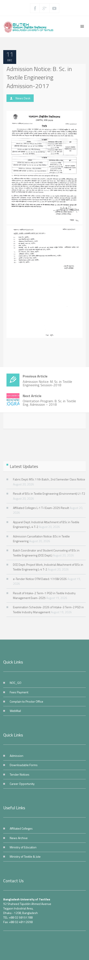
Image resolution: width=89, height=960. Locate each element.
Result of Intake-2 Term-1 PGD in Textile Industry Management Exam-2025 (44, 595)
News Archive (19, 838)
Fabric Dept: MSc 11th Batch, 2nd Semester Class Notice (49, 479)
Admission (16, 755)
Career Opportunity (22, 783)
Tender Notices (19, 774)
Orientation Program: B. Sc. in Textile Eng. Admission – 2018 (49, 400)
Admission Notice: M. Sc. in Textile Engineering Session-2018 (47, 381)
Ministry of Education (23, 847)
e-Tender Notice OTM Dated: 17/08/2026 (40, 579)
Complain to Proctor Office (26, 701)
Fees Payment (19, 692)
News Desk (23, 98)
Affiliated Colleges (21, 828)
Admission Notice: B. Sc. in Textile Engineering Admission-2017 (39, 77)
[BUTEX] (29, 26)
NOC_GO (15, 682)
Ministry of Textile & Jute (25, 856)
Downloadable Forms (24, 765)
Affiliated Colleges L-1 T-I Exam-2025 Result (41, 507)
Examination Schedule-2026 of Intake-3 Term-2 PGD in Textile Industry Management (48, 609)
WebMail (15, 710)
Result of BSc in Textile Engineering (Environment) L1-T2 (49, 493)
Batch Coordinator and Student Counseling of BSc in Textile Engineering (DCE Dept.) (46, 552)
